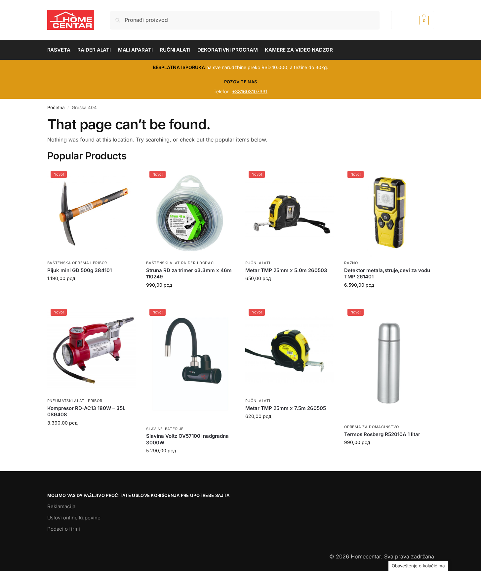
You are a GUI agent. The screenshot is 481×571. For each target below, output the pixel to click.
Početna (56, 107)
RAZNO (351, 263)
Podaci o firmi (63, 529)
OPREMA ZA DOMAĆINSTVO (371, 427)
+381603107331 (249, 91)
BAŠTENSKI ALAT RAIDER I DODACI (180, 263)
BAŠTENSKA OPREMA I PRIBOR (77, 263)
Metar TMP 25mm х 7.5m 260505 (285, 408)
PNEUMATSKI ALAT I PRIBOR (74, 400)
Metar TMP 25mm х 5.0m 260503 (286, 270)
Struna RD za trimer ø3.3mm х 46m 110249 (189, 273)
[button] (412, 20)
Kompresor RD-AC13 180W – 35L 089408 (86, 411)
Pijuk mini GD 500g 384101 (79, 270)
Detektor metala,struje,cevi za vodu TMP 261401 (387, 273)
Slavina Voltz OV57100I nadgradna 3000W (187, 439)
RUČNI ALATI (257, 263)
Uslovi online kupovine (73, 517)
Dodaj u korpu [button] (91, 292)
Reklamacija (61, 506)
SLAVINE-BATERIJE (164, 429)
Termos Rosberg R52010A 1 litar (382, 434)
